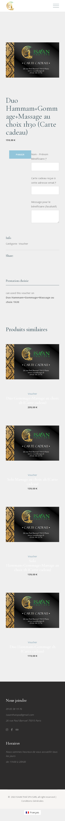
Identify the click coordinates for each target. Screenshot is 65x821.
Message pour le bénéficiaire (44, 204)
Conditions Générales (32, 800)
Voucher (23, 243)
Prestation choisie (17, 281)
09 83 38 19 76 (14, 709)
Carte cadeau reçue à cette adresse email (43, 180)
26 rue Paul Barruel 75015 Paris (23, 720)
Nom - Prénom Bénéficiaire (39, 156)
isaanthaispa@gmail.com (20, 714)
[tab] (32, 281)
